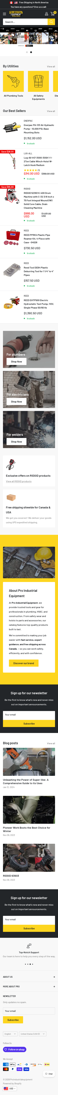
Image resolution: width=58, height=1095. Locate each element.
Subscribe (29, 728)
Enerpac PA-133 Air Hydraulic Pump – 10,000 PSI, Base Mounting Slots (39, 134)
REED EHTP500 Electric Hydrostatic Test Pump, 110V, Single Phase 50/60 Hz (39, 309)
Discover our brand (23, 668)
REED (26, 235)
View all (51, 71)
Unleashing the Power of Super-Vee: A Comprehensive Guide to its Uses (26, 786)
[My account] (46, 13)
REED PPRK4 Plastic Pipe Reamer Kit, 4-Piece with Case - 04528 (37, 243)
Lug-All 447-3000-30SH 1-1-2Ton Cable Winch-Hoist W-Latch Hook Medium (38, 166)
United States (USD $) (30, 1039)
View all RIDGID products (19, 486)
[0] (52, 14)
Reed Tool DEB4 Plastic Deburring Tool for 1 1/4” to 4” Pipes (39, 276)
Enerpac (28, 126)
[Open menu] (4, 14)
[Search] (51, 22)
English (8, 1039)
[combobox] (9, 1088)
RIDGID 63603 (11, 880)
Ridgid (27, 193)
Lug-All (28, 158)
